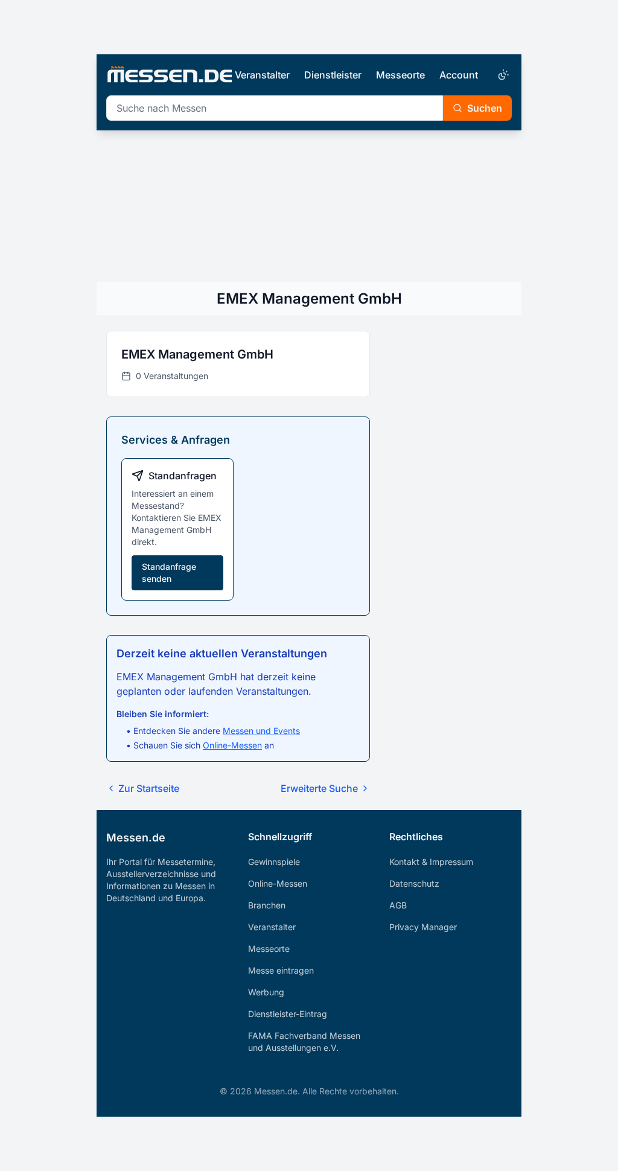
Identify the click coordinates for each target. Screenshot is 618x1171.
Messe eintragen (281, 970)
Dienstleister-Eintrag (287, 1014)
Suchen (484, 108)
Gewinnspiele (274, 862)
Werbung (266, 992)
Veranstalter (262, 75)
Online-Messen (232, 745)
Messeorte (400, 75)
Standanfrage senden (169, 572)
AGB (398, 905)
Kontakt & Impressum (431, 862)
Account (458, 75)
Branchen (266, 905)
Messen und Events (261, 731)
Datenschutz (414, 883)
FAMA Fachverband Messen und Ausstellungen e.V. (304, 1041)
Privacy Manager (423, 927)
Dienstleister (333, 75)
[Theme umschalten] (502, 75)
